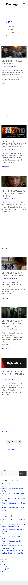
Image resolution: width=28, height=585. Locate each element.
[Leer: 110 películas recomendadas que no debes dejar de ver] (14, 131)
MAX (3, 562)
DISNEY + (4, 567)
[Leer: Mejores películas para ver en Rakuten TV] (14, 363)
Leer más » (5, 116)
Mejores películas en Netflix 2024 (13, 524)
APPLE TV (5, 569)
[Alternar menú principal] (24, 3)
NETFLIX (4, 559)
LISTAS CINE (5, 571)
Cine (3, 66)
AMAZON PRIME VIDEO (9, 564)
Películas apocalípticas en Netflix (13, 534)
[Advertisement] (14, 99)
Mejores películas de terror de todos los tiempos (13, 193)
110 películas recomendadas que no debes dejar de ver (13, 144)
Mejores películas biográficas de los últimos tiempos (11, 323)
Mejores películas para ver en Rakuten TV (12, 374)
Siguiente (10, 450)
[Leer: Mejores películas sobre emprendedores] (14, 263)
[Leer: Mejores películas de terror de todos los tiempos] (14, 181)
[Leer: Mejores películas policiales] (14, 51)
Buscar (3, 470)
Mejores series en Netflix (10, 527)
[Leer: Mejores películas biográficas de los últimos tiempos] (14, 312)
